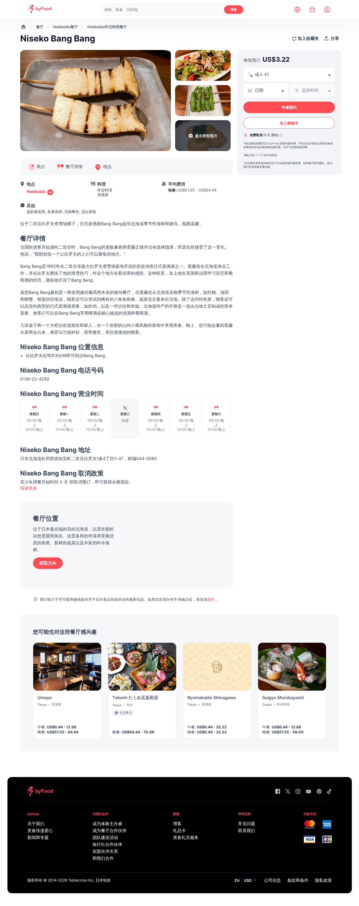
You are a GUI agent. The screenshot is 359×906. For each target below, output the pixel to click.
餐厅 (40, 26)
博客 (177, 823)
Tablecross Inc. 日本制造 (89, 880)
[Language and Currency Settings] (297, 9)
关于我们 (35, 823)
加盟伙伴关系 (105, 851)
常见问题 (246, 823)
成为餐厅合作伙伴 (109, 830)
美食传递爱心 (40, 830)
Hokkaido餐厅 (65, 26)
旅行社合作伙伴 (107, 844)
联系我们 (246, 830)
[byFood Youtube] (308, 791)
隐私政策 (323, 880)
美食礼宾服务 (185, 837)
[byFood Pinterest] (319, 791)
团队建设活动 (105, 837)
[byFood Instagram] (298, 791)
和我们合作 (103, 858)
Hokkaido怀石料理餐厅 (107, 26)
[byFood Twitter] (287, 792)
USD (248, 880)
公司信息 (272, 880)
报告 (211, 599)
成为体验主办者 (107, 823)
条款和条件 (298, 880)
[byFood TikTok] (329, 792)
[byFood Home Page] (40, 12)
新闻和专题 (38, 837)
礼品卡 (179, 830)
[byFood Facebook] (277, 791)
